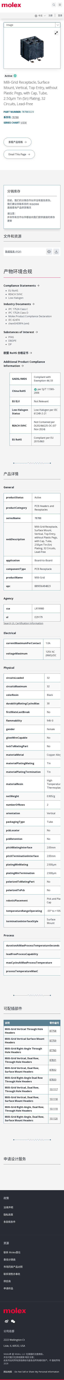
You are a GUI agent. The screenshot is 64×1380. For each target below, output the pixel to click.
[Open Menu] (59, 4)
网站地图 (8, 1371)
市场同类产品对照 (13, 1266)
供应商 (7, 1281)
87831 (53, 1060)
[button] (56, 32)
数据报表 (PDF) (13, 251)
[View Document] (49, 252)
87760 (53, 1050)
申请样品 (8, 1288)
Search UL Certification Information (23, 623)
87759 (53, 1040)
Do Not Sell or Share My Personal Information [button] (36, 1371)
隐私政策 (8, 1214)
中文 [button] (40, 15)
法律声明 (8, 1207)
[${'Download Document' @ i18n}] (56, 252)
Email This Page (17, 154)
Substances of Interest (19, 332)
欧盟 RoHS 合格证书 (16, 353)
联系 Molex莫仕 (12, 1252)
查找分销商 (9, 1259)
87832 (53, 1070)
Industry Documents (17, 304)
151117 (54, 1089)
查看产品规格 (15, 142)
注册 (50, 15)
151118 (54, 1099)
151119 (54, 1109)
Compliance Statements (20, 285)
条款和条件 (9, 1221)
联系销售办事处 (12, 1274)
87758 (53, 1031)
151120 (54, 1118)
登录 (60, 15)
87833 (53, 1079)
